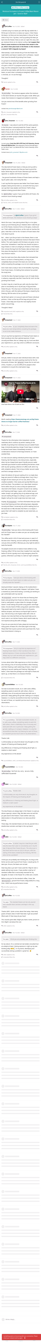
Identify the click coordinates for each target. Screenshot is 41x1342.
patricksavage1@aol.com (15, 108)
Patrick (6, 125)
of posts (19, 2)
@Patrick (21, 362)
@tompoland (6, 881)
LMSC (7, 902)
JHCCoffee (7, 93)
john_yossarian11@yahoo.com (18, 152)
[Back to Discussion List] (2, 2)
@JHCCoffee (8, 194)
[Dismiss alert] (25, 1338)
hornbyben (8, 578)
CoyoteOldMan (10, 720)
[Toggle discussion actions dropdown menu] (39, 2)
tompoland (8, 215)
